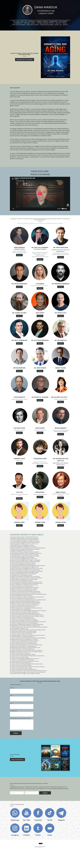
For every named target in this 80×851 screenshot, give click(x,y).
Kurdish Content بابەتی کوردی (32, 24)
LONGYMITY (65, 24)
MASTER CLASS (27, 22)
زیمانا (61, 24)
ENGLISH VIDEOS (31, 21)
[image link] (55, 757)
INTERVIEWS (38, 21)
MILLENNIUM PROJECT (53, 21)
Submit (15, 733)
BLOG (26, 21)
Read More (19, 255)
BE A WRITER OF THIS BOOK (24, 59)
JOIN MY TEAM (58, 22)
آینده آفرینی (57, 24)
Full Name (12, 792)
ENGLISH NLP (45, 21)
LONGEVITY (33, 22)
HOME (14, 21)
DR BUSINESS (39, 22)
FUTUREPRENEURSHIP (18, 22)
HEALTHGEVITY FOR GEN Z (48, 22)
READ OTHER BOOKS (17, 759)
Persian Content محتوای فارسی (46, 24)
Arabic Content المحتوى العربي (18, 24)
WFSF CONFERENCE (63, 21)
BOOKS (22, 21)
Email (26, 792)
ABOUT (18, 21)
